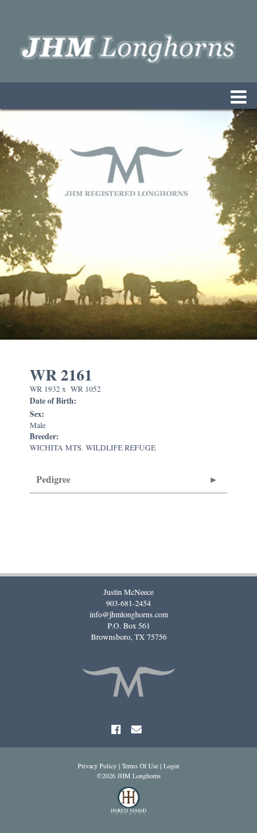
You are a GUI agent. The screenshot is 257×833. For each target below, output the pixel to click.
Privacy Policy (97, 765)
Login (171, 765)
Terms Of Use (140, 765)
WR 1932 (45, 388)
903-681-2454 (128, 603)
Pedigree (53, 479)
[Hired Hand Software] (129, 806)
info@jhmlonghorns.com (129, 614)
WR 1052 (86, 388)
